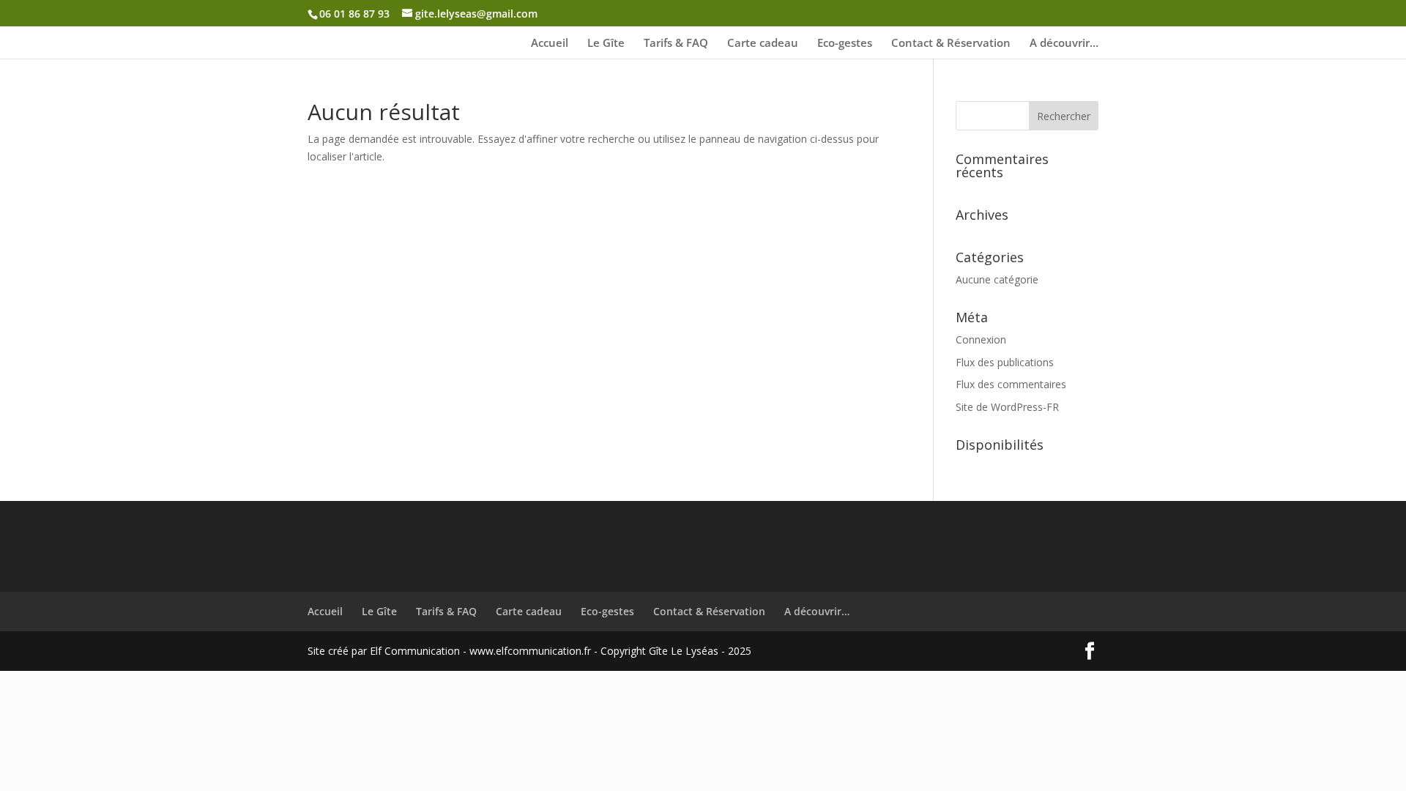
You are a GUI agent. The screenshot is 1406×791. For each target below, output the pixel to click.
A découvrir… (1064, 43)
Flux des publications (1005, 362)
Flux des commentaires (1011, 384)
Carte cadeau (762, 43)
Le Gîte (606, 43)
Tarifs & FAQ (676, 43)
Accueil (549, 43)
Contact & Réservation (951, 43)
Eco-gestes (844, 43)
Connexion (981, 339)
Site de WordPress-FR (1007, 407)
